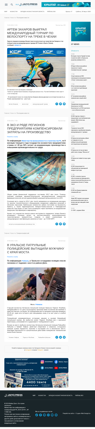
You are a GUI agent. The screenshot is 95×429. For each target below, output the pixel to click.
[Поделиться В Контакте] (64, 104)
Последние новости (23, 17)
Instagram (28, 350)
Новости (13, 17)
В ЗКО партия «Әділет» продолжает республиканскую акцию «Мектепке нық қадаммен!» (80, 118)
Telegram (40, 350)
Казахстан (14, 11)
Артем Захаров (13, 104)
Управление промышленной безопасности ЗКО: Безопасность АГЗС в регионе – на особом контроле (80, 106)
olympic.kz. (17, 45)
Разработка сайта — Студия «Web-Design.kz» (77, 413)
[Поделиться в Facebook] (57, 104)
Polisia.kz (25, 261)
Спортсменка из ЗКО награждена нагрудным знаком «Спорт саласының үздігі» (81, 77)
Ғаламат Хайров (14, 337)
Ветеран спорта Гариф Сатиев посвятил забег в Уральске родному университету (80, 57)
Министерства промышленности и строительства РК (41, 141)
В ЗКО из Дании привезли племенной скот (79, 190)
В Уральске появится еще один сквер (80, 158)
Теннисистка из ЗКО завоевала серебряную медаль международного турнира (81, 129)
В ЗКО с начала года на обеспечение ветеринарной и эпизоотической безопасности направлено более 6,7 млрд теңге (80, 179)
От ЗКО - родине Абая (78, 209)
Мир (5, 11)
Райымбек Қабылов (44, 337)
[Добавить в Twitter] (60, 104)
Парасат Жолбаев (28, 337)
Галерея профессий (23, 233)
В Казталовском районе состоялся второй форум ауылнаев (79, 87)
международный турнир (40, 104)
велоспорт (25, 104)
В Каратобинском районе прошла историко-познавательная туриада (79, 67)
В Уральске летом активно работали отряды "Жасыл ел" (80, 150)
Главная (6, 17)
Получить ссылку (12, 136)
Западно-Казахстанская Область (32, 11)
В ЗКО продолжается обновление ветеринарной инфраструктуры (79, 167)
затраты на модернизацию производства (22, 224)
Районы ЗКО (51, 11)
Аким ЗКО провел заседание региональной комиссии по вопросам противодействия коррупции (80, 200)
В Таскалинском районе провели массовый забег (79, 96)
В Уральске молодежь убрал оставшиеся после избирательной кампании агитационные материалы (80, 140)
